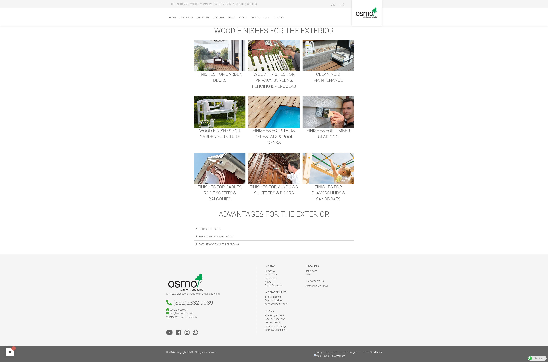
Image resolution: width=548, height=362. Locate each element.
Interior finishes (273, 296)
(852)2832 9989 (192, 302)
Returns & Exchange (276, 326)
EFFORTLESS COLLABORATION (216, 236)
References (271, 274)
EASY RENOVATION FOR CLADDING (219, 244)
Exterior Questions (275, 318)
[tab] (274, 229)
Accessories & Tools (276, 303)
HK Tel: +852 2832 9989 (184, 3)
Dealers (219, 17)
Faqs (232, 17)
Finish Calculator (274, 285)
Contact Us (316, 281)
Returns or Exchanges (345, 352)
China (308, 274)
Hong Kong (311, 270)
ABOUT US (203, 17)
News (268, 281)
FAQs (271, 310)
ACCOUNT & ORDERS (245, 3)
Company (270, 270)
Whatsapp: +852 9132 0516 (215, 3)
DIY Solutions (259, 17)
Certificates (271, 278)
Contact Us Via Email (316, 285)
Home (172, 17)
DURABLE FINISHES (210, 228)
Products (186, 17)
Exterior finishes (273, 300)
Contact (278, 17)
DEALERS (313, 266)
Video (242, 17)
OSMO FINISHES (277, 292)
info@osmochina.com (182, 313)
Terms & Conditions (275, 329)
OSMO (271, 266)
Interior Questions (274, 315)
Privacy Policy (273, 322)
